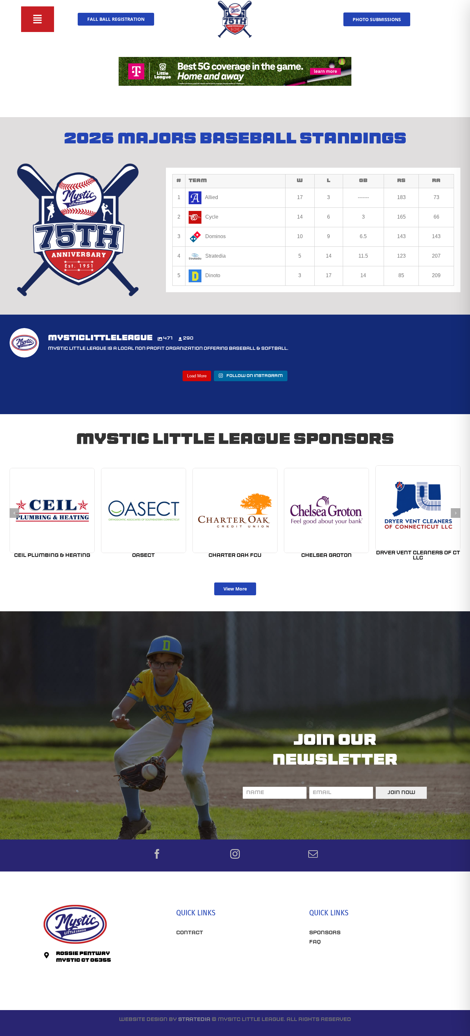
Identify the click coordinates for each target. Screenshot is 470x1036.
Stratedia (194, 1019)
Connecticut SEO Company (351, 964)
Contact (189, 933)
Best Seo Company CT (209, 952)
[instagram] (235, 854)
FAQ (315, 942)
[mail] (313, 854)
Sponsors (325, 933)
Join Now (401, 792)
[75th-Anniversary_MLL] (235, 2)
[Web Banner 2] (235, 59)
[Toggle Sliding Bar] (37, 19)
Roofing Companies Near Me (220, 974)
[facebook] (157, 854)
